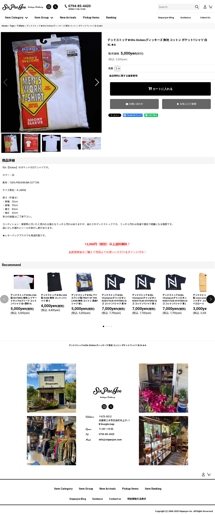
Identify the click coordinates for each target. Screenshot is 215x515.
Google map (107, 424)
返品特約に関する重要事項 (123, 75)
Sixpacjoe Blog (166, 17)
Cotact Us (205, 17)
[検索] (197, 6)
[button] (6, 82)
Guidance (185, 17)
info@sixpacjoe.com (110, 439)
